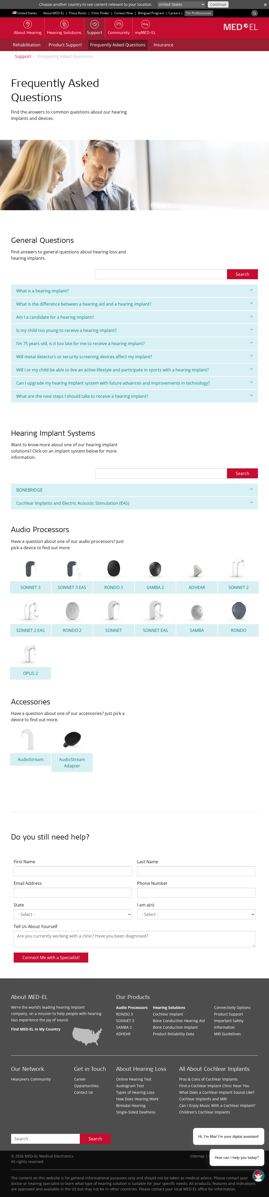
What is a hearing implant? (42, 291)
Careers (174, 13)
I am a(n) (145, 905)
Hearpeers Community (31, 1079)
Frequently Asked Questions (118, 45)
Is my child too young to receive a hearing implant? (66, 330)
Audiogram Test (130, 1085)
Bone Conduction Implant (175, 1027)
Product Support (65, 45)
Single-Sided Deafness (136, 1112)
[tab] (134, 290)
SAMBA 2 (124, 1027)
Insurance (163, 45)
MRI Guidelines (227, 1033)
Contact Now (123, 13)
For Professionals (198, 13)
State (19, 905)
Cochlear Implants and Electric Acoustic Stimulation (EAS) (72, 503)
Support (23, 56)
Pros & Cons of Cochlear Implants (208, 1079)
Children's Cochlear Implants (204, 1112)
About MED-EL (53, 13)
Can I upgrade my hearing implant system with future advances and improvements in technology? (113, 383)
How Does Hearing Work (137, 1098)
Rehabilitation (26, 45)
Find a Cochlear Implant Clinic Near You (214, 1085)
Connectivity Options (232, 1007)
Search (242, 274)
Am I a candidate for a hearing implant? (55, 317)
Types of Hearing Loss (135, 1092)
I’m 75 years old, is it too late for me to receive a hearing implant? (80, 343)
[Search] (254, 13)
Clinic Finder (100, 13)
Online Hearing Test (133, 1079)
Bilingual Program (151, 13)
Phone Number (152, 883)
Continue (218, 4)
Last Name (147, 862)
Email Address (28, 883)
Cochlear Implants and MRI (203, 1098)
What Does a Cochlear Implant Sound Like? (216, 1092)
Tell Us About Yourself (35, 926)
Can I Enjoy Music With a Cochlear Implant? (217, 1105)
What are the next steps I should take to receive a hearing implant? (82, 396)
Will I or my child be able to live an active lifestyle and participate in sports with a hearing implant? (112, 370)
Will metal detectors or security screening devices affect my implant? (84, 357)
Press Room (77, 13)
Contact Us (83, 1092)
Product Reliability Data (173, 1033)
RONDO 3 (124, 1014)
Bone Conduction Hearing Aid (179, 1020)
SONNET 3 (125, 1020)
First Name (24, 862)
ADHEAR (123, 1033)
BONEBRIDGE (29, 490)
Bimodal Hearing (131, 1105)
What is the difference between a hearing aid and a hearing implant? (83, 304)
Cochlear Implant (168, 1014)
